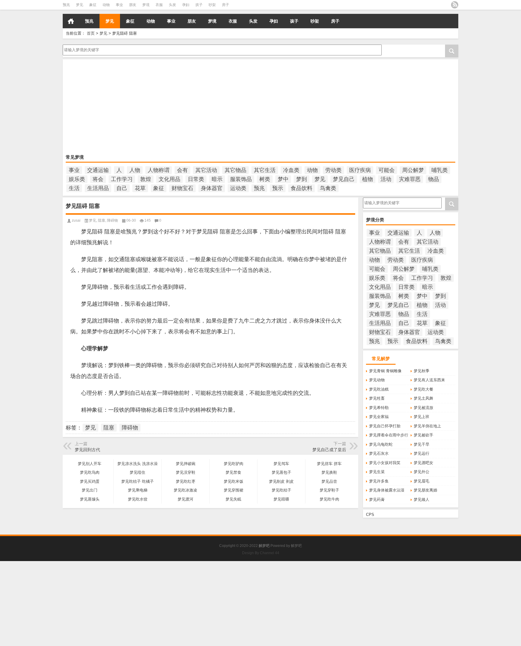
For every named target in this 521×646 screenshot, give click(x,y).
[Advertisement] (247, 107)
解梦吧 (296, 546)
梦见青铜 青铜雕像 (385, 371)
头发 (172, 5)
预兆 (66, 5)
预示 (277, 188)
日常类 (196, 179)
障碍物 (112, 220)
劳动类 (333, 170)
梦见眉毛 (421, 481)
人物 (134, 170)
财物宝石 (182, 188)
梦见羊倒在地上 (427, 426)
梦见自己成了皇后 (329, 449)
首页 (71, 21)
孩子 (199, 5)
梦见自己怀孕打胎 (384, 426)
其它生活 (265, 170)
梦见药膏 (377, 499)
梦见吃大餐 (423, 389)
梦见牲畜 (377, 398)
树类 (264, 179)
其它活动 (206, 170)
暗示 (217, 179)
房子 (225, 5)
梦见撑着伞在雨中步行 (388, 435)
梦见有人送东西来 (429, 380)
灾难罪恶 (410, 179)
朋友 (132, 5)
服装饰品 (241, 179)
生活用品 (98, 188)
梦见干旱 (421, 444)
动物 (106, 5)
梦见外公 (421, 472)
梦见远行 (421, 453)
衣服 (159, 5)
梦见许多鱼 (379, 481)
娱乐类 (77, 179)
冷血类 (291, 170)
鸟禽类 (328, 188)
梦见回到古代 (87, 449)
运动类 (238, 188)
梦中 (283, 179)
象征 (92, 5)
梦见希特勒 (379, 407)
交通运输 (98, 170)
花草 (140, 188)
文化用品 (169, 179)
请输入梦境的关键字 (80, 47)
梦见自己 (344, 179)
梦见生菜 (377, 472)
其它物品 (235, 170)
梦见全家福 (379, 416)
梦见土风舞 (423, 398)
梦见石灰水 (379, 453)
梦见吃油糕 (379, 389)
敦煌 (145, 179)
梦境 (146, 5)
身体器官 (212, 188)
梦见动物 (377, 380)
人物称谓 (158, 170)
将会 (98, 179)
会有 (182, 170)
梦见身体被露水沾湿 (386, 490)
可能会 (386, 170)
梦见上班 (421, 416)
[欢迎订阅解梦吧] (454, 4)
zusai (76, 220)
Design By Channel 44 (260, 553)
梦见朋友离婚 (425, 490)
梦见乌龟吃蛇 (381, 444)
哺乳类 (439, 170)
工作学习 (122, 179)
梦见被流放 (423, 407)
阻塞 (101, 220)
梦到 (301, 179)
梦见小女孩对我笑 (384, 462)
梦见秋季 (421, 371)
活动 (385, 179)
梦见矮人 (421, 499)
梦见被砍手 (423, 435)
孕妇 (185, 5)
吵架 (212, 5)
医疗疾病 (360, 170)
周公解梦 (413, 170)
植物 (367, 179)
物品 (433, 179)
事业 (119, 5)
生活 (74, 188)
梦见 (79, 5)
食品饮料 (301, 188)
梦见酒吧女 (423, 462)
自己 (121, 188)
